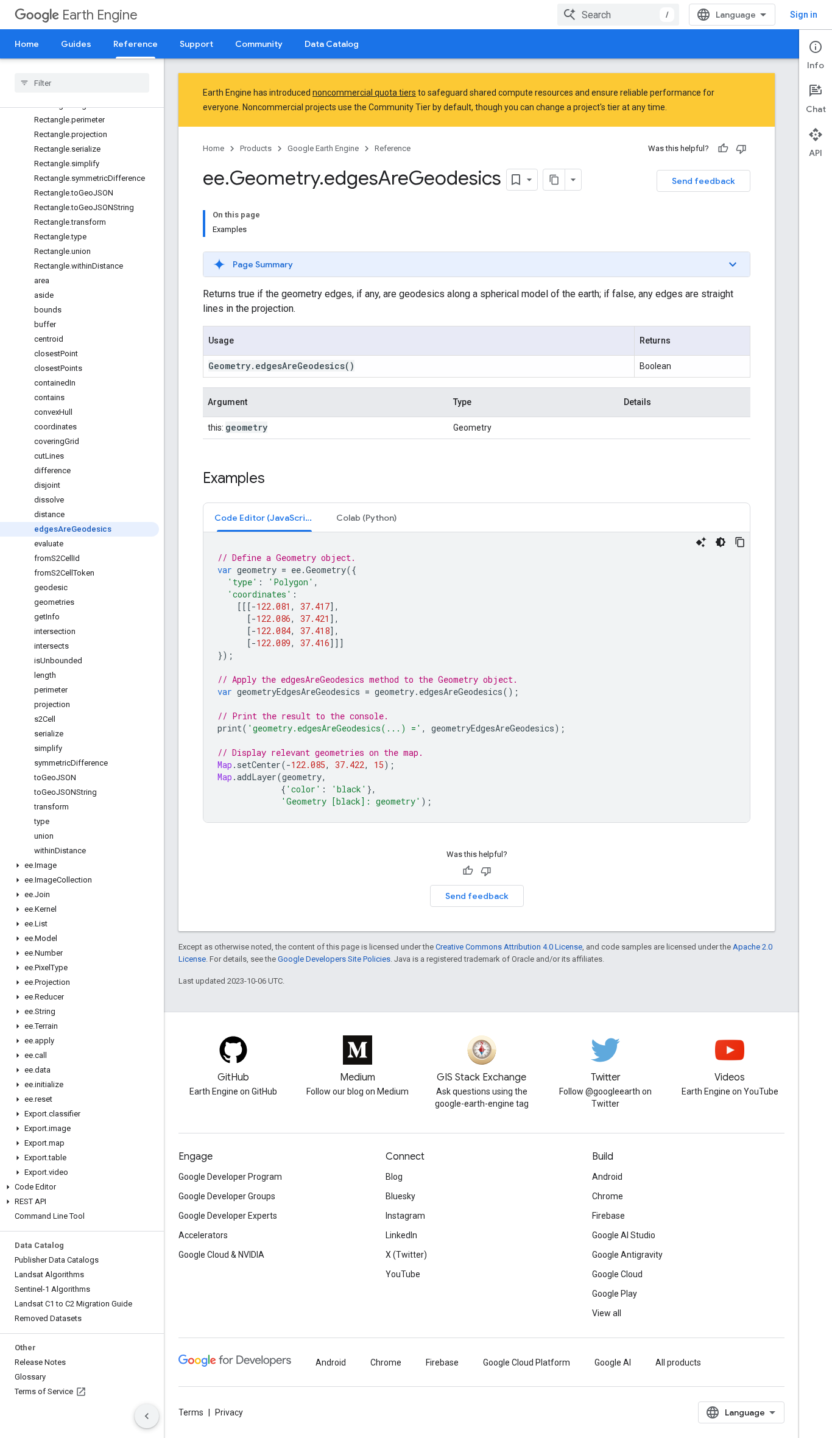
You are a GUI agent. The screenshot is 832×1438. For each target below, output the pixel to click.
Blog (394, 1177)
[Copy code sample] (740, 542)
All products (678, 1362)
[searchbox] (82, 83)
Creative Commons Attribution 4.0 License (508, 946)
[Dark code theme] (720, 542)
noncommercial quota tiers (364, 92)
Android (607, 1177)
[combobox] (618, 15)
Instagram (405, 1216)
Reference (135, 43)
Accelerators (203, 1235)
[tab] (264, 517)
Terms (190, 1412)
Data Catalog (332, 43)
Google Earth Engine (323, 148)
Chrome (607, 1196)
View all (606, 1313)
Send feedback (703, 180)
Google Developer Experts (227, 1216)
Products (256, 148)
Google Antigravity (627, 1255)
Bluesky (400, 1196)
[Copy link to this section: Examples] (277, 479)
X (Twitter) (406, 1255)
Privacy (229, 1412)
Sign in (803, 14)
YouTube (403, 1274)
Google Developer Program (230, 1177)
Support (196, 43)
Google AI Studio (623, 1235)
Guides (76, 43)
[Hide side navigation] (147, 1416)
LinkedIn (401, 1235)
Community (259, 43)
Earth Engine (100, 15)
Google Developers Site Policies (334, 959)
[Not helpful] (741, 148)
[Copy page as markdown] (554, 179)
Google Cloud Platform (526, 1362)
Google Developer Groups (226, 1196)
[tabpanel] (476, 677)
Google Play (614, 1294)
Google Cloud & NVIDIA (221, 1255)
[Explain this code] (701, 542)
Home (27, 43)
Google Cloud (617, 1274)
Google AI (612, 1362)
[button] (79, 865)
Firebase (608, 1216)
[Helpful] (723, 148)
